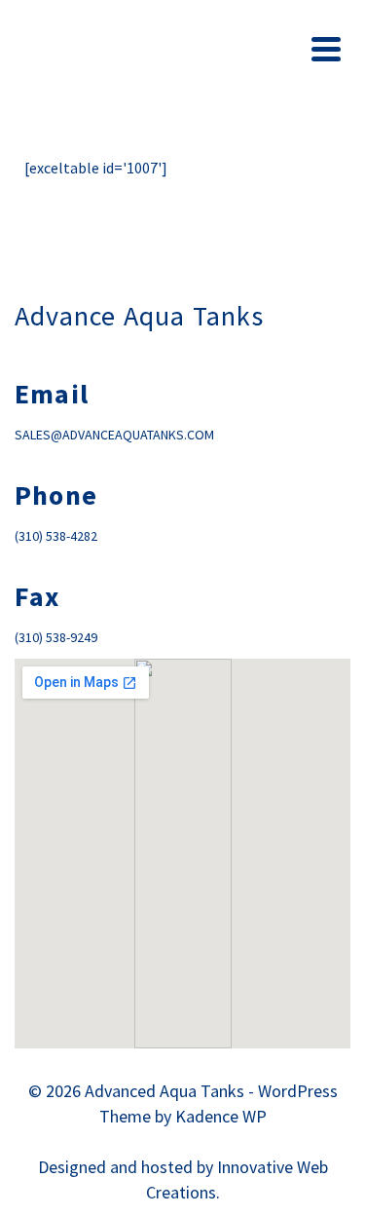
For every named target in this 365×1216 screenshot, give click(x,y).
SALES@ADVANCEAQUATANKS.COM (114, 434)
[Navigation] (326, 48)
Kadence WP (221, 1116)
